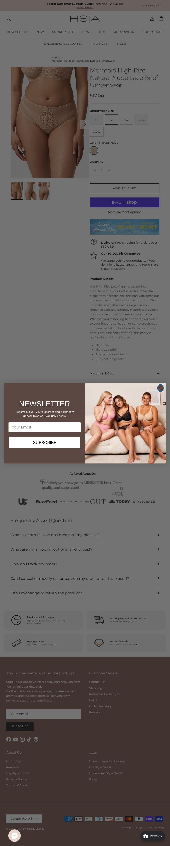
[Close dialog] (160, 388)
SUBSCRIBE (44, 442)
